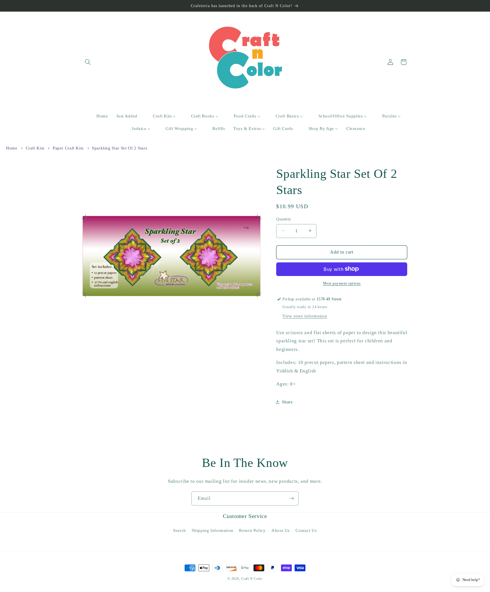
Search (179, 530)
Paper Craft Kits (68, 148)
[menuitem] (98, 116)
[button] (87, 62)
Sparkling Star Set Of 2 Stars (119, 148)
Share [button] (287, 401)
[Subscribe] (291, 498)
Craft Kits (35, 148)
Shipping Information (212, 530)
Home (12, 148)
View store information (304, 315)
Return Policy (252, 530)
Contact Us (306, 530)
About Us (280, 530)
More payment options (342, 283)
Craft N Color (252, 578)
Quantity (283, 219)
